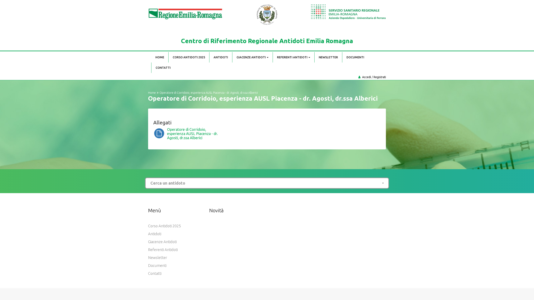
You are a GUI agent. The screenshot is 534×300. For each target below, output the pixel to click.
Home (159, 57)
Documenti (355, 57)
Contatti (163, 67)
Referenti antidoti (292, 57)
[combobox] (267, 183)
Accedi (366, 77)
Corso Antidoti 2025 (189, 57)
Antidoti (221, 57)
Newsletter (328, 57)
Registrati (380, 77)
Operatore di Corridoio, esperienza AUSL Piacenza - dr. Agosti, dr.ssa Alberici (192, 133)
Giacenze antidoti (251, 57)
